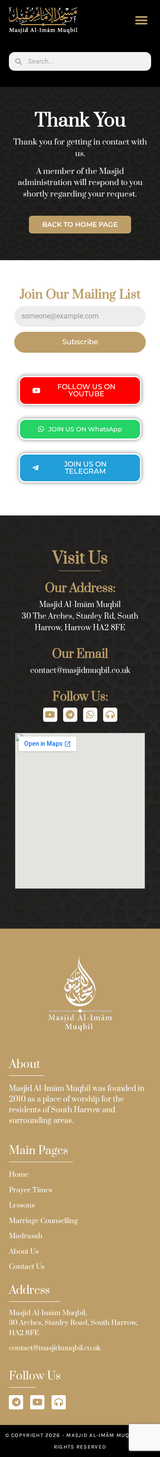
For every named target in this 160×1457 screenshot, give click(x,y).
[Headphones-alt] (110, 715)
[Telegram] (70, 715)
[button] (141, 20)
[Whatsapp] (90, 715)
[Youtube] (50, 715)
